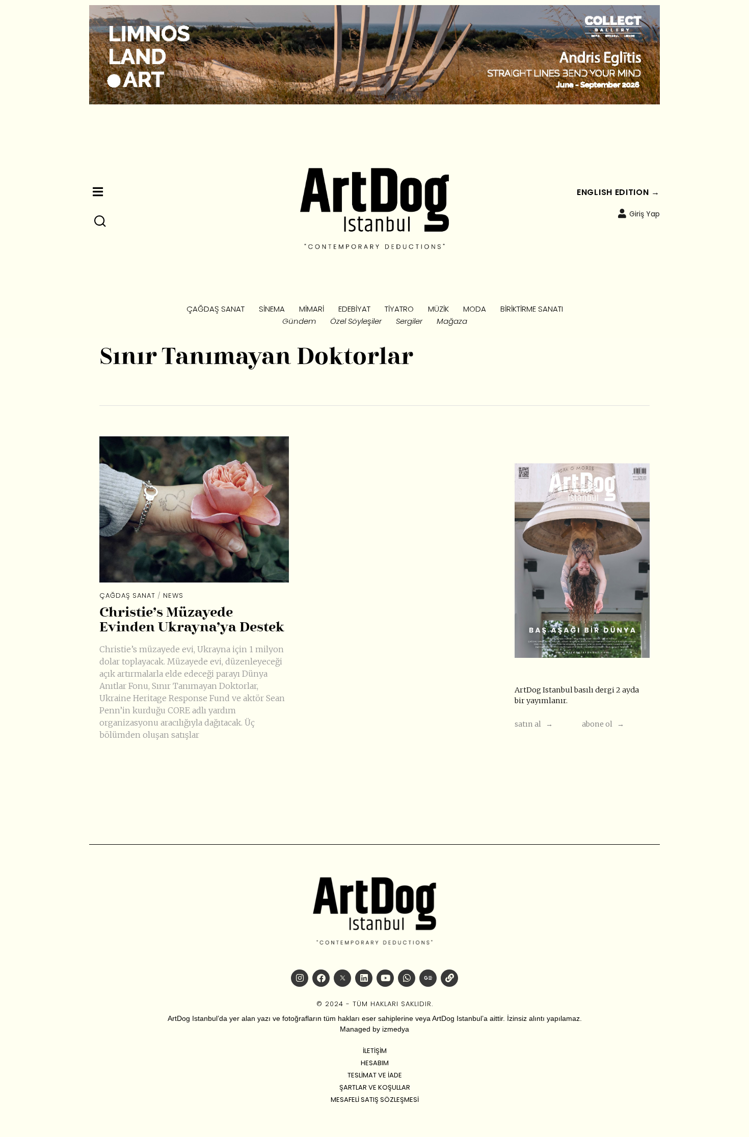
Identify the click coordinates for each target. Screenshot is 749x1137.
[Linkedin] (363, 978)
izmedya (395, 1029)
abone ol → (603, 724)
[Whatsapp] (406, 978)
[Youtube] (385, 978)
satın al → (534, 724)
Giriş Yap (644, 214)
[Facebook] (321, 978)
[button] (100, 221)
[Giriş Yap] (622, 213)
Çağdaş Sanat (127, 595)
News (173, 595)
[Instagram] (299, 978)
